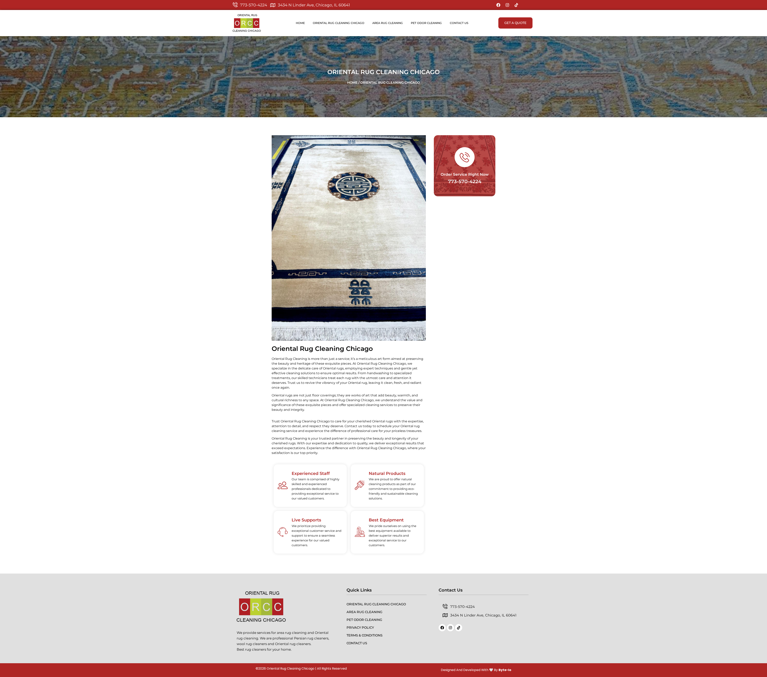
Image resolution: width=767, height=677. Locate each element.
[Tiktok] (516, 5)
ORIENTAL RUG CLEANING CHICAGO (338, 23)
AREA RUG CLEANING (387, 23)
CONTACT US (459, 23)
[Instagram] (507, 5)
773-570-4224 (464, 181)
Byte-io (505, 670)
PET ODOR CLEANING (426, 23)
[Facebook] (498, 5)
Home (300, 23)
